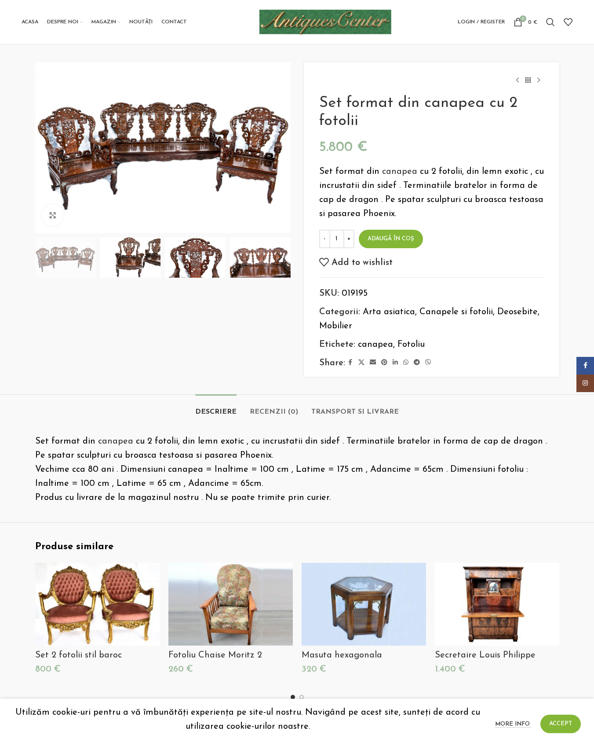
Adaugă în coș (391, 239)
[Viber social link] (428, 362)
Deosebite (517, 312)
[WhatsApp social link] (406, 362)
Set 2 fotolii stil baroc (78, 655)
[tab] (216, 407)
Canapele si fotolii (456, 312)
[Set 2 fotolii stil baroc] (97, 604)
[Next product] (538, 80)
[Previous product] (517, 80)
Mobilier (335, 326)
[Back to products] (528, 80)
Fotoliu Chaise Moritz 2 (215, 655)
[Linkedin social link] (395, 362)
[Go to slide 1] (293, 697)
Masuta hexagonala (342, 655)
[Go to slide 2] (301, 697)
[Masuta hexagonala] (364, 604)
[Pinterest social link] (384, 362)
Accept (560, 724)
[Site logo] (325, 21)
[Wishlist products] (568, 22)
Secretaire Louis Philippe (485, 655)
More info (513, 724)
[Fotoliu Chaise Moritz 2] (230, 604)
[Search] (550, 22)
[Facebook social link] (350, 362)
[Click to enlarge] (53, 215)
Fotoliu (411, 344)
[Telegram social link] (417, 362)
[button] (46, 257)
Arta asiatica (389, 312)
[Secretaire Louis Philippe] (497, 604)
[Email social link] (373, 362)
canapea (399, 171)
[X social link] (361, 362)
